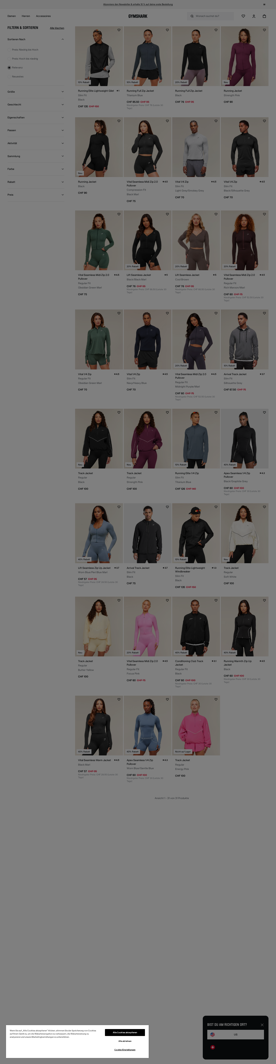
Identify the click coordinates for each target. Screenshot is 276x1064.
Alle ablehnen (124, 1041)
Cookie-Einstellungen (124, 1049)
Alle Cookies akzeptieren (125, 1032)
